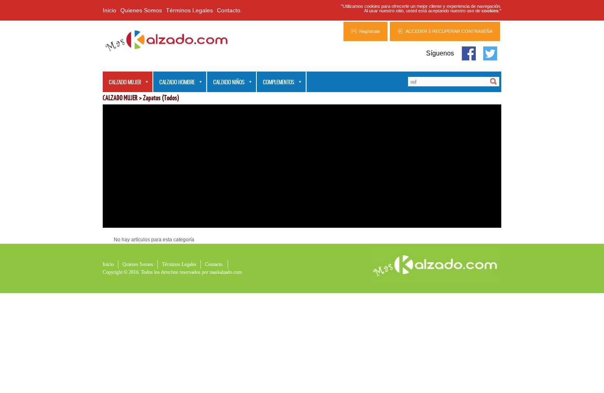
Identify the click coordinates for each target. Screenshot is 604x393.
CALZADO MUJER (122, 82)
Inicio (109, 10)
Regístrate (369, 31)
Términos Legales (189, 10)
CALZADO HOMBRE (174, 82)
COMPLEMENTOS (275, 82)
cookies (490, 10)
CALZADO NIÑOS (225, 82)
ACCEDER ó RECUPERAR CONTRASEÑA (449, 31)
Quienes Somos (141, 10)
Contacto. (229, 10)
